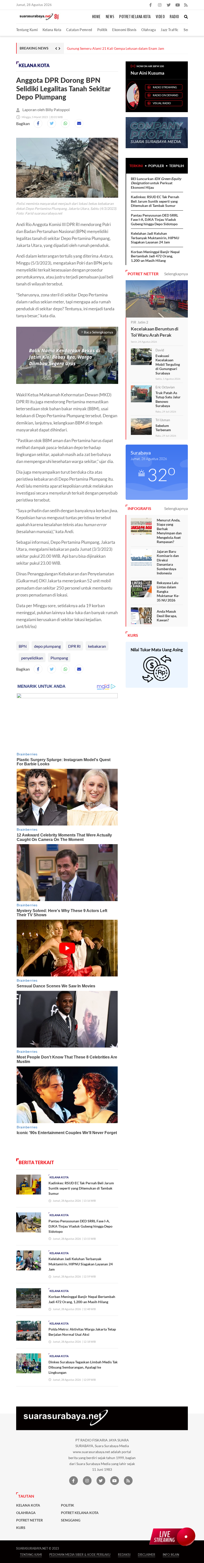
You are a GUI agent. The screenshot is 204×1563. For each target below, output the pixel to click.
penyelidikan (32, 657)
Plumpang (59, 657)
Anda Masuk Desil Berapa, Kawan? (167, 615)
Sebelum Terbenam (163, 427)
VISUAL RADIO (162, 103)
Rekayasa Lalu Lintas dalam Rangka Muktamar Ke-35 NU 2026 (168, 591)
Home (96, 17)
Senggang (70, 1520)
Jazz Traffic (169, 30)
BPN (23, 646)
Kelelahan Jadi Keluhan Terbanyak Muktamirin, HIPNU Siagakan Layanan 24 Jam (81, 1264)
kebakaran (97, 646)
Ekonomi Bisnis (124, 30)
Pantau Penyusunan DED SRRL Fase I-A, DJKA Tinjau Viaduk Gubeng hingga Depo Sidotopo (80, 1226)
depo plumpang (47, 646)
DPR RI (74, 646)
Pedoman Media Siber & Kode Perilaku (79, 1555)
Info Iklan (171, 1555)
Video (160, 17)
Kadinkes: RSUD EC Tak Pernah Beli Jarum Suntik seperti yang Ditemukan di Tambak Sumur (81, 1188)
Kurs (20, 1528)
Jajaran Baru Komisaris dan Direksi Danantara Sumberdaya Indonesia (168, 562)
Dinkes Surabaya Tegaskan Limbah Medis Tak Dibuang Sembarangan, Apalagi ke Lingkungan (83, 1367)
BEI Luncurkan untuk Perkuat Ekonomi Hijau (156, 183)
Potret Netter (29, 1520)
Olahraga (148, 30)
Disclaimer (146, 1555)
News (110, 17)
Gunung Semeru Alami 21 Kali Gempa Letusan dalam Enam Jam (115, 48)
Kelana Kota (52, 30)
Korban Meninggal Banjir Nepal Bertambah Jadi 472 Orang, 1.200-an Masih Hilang (155, 256)
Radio (174, 17)
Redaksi (124, 1555)
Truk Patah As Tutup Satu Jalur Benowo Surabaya (168, 399)
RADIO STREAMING (165, 87)
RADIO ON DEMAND (165, 95)
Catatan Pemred (79, 30)
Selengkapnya (176, 273)
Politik (102, 30)
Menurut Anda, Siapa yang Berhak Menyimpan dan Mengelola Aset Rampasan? (169, 531)
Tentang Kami (27, 30)
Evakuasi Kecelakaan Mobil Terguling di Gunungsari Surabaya (167, 364)
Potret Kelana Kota (135, 17)
